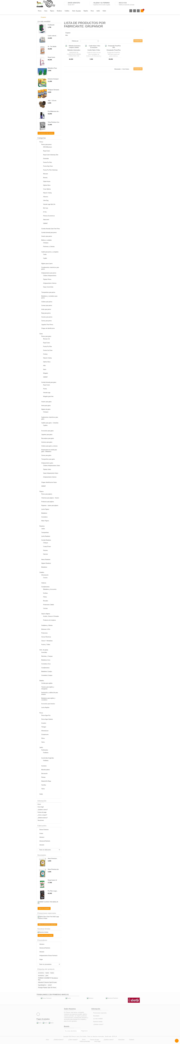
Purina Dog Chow (48, 166)
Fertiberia (45, 752)
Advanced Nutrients (44, 841)
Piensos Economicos (49, 215)
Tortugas (43, 727)
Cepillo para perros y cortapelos (49, 252)
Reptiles (86, 11)
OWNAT (45, 223)
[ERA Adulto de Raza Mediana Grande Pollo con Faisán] (42, 115)
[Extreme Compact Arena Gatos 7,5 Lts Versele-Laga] (42, 82)
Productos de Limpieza (49, 620)
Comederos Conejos (46, 675)
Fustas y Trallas (45, 644)
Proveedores (42, 940)
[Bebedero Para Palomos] (42, 72)
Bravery (45, 177)
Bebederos (44, 513)
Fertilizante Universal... (51, 25)
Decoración (44, 773)
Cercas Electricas (46, 637)
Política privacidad (85, 1041)
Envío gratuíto (74, 3)
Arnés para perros (46, 309)
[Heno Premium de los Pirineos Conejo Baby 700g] (42, 873)
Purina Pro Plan (47, 162)
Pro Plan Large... (53, 891)
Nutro (44, 369)
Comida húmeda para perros (49, 232)
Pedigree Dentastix (53, 89)
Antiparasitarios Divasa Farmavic (48, 955)
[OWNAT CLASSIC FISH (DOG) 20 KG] (48, 903)
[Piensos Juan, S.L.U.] (46, 3)
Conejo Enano (47, 546)
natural (49, 985)
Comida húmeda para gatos (48, 382)
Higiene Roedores (46, 563)
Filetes (45, 597)
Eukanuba (46, 158)
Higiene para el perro (46, 263)
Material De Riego (46, 781)
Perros (39, 11)
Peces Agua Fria (45, 715)
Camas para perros (46, 320)
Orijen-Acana (46, 181)
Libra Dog (45, 200)
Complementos (45, 586)
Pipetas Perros (47, 279)
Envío (39, 804)
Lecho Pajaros (45, 509)
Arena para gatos (46, 405)
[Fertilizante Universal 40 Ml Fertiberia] (42, 28)
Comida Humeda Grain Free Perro (50, 228)
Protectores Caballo (48, 604)
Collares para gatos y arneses (49, 446)
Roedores (59, 11)
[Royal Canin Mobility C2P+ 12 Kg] (42, 61)
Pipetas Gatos (47, 469)
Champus (45, 242)
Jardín (98, 11)
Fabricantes (42, 825)
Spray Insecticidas (48, 287)
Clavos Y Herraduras (47, 640)
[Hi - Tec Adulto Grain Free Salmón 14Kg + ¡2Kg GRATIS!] (42, 50)
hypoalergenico (42, 985)
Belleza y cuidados (46, 240)
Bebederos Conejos (46, 671)
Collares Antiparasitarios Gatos (51, 465)
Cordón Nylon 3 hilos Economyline (94, 50)
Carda (44, 254)
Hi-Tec (45, 212)
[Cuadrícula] (66, 41)
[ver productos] (46, 998)
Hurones (45, 550)
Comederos (44, 517)
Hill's (44, 365)
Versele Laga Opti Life (49, 204)
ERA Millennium (47, 147)
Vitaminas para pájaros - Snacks (50, 498)
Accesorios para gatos (47, 430)
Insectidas (44, 652)
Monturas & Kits (45, 629)
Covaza (45, 577)
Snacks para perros (46, 236)
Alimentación (44, 575)
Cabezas (43, 583)
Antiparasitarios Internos (49, 283)
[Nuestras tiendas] (49, 932)
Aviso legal (41, 807)
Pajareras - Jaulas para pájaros (49, 505)
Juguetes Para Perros (47, 324)
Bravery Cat (46, 339)
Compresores (45, 734)
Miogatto (45, 373)
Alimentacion (44, 730)
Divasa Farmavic (44, 829)
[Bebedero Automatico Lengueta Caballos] (74, 46)
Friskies (45, 354)
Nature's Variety (47, 193)
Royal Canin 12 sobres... (52, 880)
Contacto (131, 1039)
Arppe (41, 959)
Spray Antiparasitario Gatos (50, 473)
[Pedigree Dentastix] (42, 93)
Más (66, 35)
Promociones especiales (47, 913)
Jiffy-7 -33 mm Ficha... (52, 101)
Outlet (104, 11)
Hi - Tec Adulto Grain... (52, 47)
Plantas (43, 777)
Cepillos (45, 425)
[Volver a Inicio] (37, 17)
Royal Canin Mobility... (51, 58)
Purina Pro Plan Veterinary (50, 170)
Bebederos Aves (45, 660)
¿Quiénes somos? (43, 809)
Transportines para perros (48, 292)
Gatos (45, 11)
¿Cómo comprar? (42, 815)
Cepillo (45, 258)
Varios (43, 742)
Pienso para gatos (46, 336)
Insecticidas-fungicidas (47, 758)
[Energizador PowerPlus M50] (113, 46)
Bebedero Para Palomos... (52, 68)
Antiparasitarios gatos (47, 463)
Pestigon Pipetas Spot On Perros (47, 987)
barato (47, 973)
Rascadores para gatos (47, 438)
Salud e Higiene (45, 613)
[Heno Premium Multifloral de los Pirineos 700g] (42, 862)
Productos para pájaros (47, 501)
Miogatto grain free (48, 396)
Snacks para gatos (46, 401)
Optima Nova (46, 185)
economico (41, 973)
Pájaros (52, 11)
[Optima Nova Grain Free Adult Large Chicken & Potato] (48, 917)
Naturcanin (46, 219)
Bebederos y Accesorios (49, 589)
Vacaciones (41, 820)
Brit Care (45, 208)
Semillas (43, 785)
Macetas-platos (45, 769)
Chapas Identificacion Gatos (49, 482)
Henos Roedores (45, 559)
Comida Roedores (46, 540)
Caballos (67, 11)
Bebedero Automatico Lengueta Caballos (74, 50)
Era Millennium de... (54, 111)
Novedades (42, 855)
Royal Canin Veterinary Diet (50, 154)
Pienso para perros (46, 144)
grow (47, 975)
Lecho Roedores (45, 536)
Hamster (45, 554)
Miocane (45, 173)
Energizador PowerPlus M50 (114, 50)
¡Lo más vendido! (44, 21)
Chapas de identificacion (48, 328)
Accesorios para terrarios (48, 703)
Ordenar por (75, 41)
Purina (45, 388)
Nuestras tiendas (44, 929)
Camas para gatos (46, 455)
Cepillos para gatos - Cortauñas (49, 423)
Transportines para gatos (48, 459)
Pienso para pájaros (46, 494)
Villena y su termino (101, 3)
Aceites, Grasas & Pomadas (51, 616)
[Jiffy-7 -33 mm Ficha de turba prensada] (42, 104)
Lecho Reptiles (45, 707)
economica (41, 975)
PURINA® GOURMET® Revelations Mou (48, 979)
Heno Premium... (53, 858)
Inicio (47, 1039)
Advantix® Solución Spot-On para (47, 982)
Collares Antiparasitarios (49, 275)
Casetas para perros (46, 317)
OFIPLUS (114, 1036)
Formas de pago (42, 812)
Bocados (45, 600)
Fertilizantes (44, 750)
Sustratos (44, 766)
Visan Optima (47, 189)
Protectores (44, 633)
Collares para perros (46, 301)
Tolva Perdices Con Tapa (53, 122)
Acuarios (43, 723)
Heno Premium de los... (53, 870)
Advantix (41, 845)
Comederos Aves (46, 664)
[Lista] (69, 41)
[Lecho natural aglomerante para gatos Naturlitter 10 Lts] (42, 39)
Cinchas (45, 608)
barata (52, 973)
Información (42, 801)
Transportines (45, 532)
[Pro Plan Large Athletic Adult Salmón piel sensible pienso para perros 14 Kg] (42, 894)
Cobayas (45, 542)
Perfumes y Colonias (49, 246)
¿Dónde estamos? (43, 817)
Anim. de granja (76, 11)
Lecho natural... (52, 35)
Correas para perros (46, 305)
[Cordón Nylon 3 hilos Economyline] (93, 46)
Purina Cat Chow (47, 350)
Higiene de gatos (45, 409)
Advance (45, 196)
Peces (92, 11)
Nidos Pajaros (45, 520)
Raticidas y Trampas (47, 656)
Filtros (43, 738)
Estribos (45, 593)
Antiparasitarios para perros (48, 273)
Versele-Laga (46, 392)
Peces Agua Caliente (47, 719)
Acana (41, 833)
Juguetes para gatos (46, 434)
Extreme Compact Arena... (53, 79)
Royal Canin (46, 151)
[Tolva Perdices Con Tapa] (42, 126)
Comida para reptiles (46, 683)
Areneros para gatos (46, 442)
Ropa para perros (46, 313)
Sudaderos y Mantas (47, 625)
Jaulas (43, 528)
